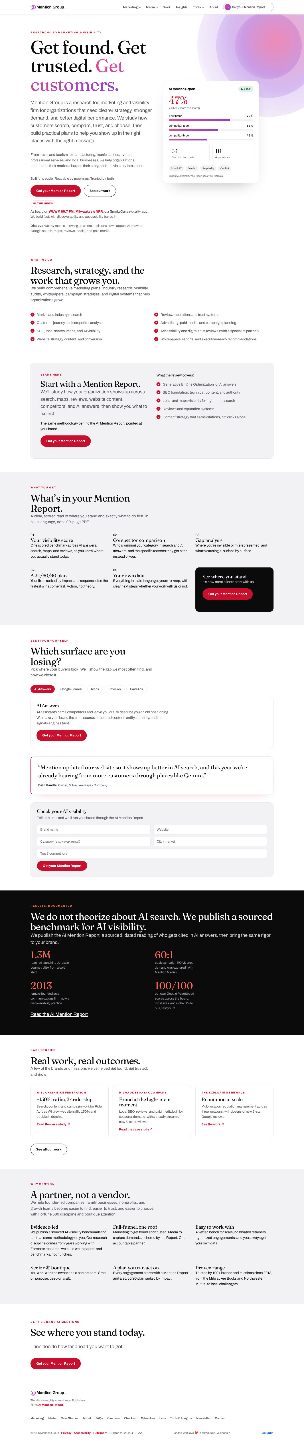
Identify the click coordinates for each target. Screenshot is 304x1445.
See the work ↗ (212, 1124)
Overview (113, 1418)
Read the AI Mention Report (59, 1014)
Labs (162, 1418)
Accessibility (82, 1433)
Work (167, 7)
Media (150, 7)
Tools (197, 7)
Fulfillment (100, 1433)
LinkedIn (267, 1433)
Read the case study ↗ (53, 1124)
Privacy (66, 1433)
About (213, 7)
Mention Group (51, 7)
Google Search (71, 689)
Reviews (114, 689)
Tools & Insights (181, 1418)
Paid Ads (136, 689)
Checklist (130, 1418)
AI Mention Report (50, 1404)
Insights (182, 7)
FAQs (99, 1418)
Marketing (130, 7)
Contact (220, 1418)
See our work (99, 191)
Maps (95, 689)
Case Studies (69, 1418)
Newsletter (203, 1418)
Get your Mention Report (55, 191)
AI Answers (42, 689)
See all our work (48, 1149)
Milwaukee (148, 1418)
